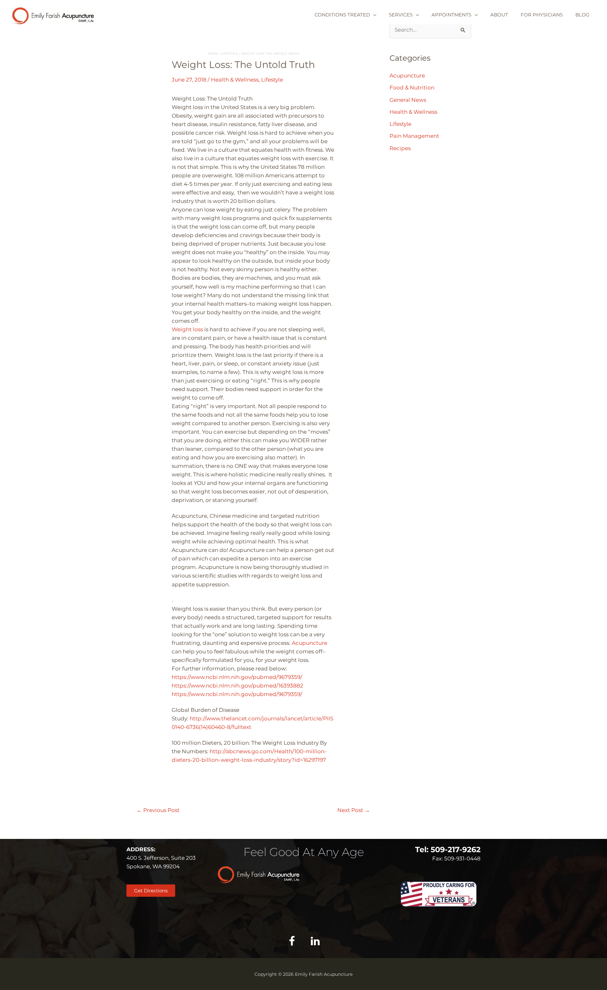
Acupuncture (309, 643)
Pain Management (414, 136)
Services (401, 15)
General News (407, 100)
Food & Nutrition (411, 87)
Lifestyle (272, 79)
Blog (582, 15)
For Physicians (542, 15)
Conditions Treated (342, 15)
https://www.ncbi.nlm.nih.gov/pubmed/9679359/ (237, 677)
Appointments (451, 15)
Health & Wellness (235, 79)
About (499, 15)
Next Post (353, 810)
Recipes (400, 148)
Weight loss (187, 329)
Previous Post (158, 810)
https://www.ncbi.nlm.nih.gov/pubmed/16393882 (237, 685)
